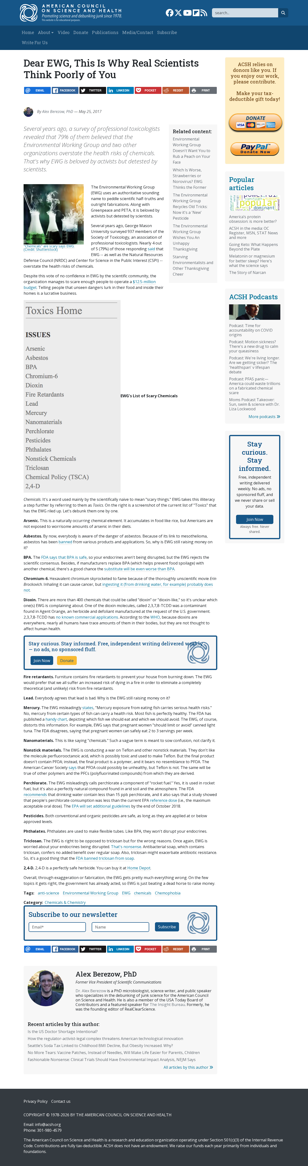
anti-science (48, 893)
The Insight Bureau (167, 1004)
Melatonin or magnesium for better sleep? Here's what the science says (252, 260)
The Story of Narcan (247, 272)
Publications (105, 32)
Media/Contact (137, 32)
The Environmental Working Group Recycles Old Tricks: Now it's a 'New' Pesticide (190, 206)
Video (64, 32)
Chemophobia (167, 893)
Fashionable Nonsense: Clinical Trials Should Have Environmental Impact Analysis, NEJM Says (112, 1059)
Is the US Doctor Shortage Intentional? (63, 1031)
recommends (35, 794)
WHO (155, 617)
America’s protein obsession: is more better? (253, 219)
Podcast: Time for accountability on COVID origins (251, 330)
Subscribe (167, 32)
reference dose (163, 800)
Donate (80, 32)
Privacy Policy (36, 1101)
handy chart (56, 719)
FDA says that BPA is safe (64, 557)
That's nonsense (126, 846)
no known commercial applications (87, 617)
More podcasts (262, 416)
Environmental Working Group (90, 893)
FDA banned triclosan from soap (105, 858)
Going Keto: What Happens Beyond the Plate (253, 247)
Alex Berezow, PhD (57, 111)
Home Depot (138, 868)
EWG (126, 893)
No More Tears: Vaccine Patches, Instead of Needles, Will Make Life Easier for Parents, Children (114, 1052)
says (73, 767)
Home (28, 32)
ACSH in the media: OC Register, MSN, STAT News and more (253, 233)
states (87, 707)
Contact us (61, 1101)
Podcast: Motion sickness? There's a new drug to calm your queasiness (253, 346)
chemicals (142, 893)
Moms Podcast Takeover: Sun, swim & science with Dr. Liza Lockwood (254, 404)
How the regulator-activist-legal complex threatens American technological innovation (105, 1038)
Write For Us (35, 42)
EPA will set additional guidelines (101, 806)
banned (65, 542)
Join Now (42, 660)
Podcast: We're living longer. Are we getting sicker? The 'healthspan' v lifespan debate (254, 364)
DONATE (255, 118)
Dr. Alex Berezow (91, 990)
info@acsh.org (48, 1124)
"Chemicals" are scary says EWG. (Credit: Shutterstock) (49, 248)
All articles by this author (186, 1067)
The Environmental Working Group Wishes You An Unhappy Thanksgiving (190, 237)
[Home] (74, 12)
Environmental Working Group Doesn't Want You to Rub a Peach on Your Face (191, 150)
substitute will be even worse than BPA (139, 569)
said (151, 248)
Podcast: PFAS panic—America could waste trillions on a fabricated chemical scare (254, 385)
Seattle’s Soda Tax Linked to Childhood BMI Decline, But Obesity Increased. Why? (100, 1045)
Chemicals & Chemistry (65, 902)
